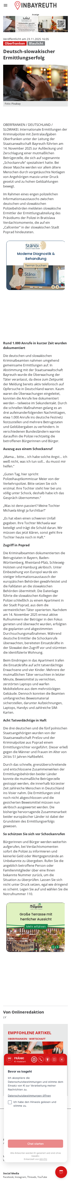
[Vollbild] (54, 1059)
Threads (31, 1177)
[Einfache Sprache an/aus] (47, 1059)
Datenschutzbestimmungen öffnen (29, 1095)
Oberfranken (15, 43)
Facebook (8, 1177)
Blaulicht (36, 43)
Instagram (20, 1177)
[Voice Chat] (41, 1059)
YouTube (42, 1177)
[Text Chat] (34, 1059)
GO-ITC (43, 1159)
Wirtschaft (37, 1039)
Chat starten (35, 1143)
